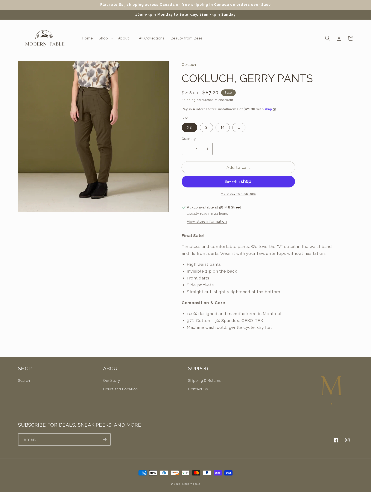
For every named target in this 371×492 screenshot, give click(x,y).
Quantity (189, 139)
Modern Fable (191, 483)
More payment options (238, 193)
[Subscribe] (104, 439)
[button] (105, 38)
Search (24, 380)
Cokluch (189, 64)
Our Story (111, 380)
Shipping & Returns (204, 380)
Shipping (189, 100)
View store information (207, 221)
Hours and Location (120, 389)
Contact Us (198, 389)
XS (189, 127)
